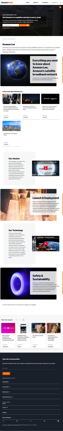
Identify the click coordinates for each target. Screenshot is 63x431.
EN (4, 403)
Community (6, 144)
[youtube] (59, 421)
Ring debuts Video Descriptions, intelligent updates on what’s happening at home (23, 338)
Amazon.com (5, 392)
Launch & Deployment (46, 198)
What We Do (4, 38)
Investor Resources (6, 397)
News (27, 2)
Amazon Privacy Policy (6, 27)
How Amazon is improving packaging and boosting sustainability (53, 338)
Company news (5, 346)
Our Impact (45, 2)
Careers (4, 407)
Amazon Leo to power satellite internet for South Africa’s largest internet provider (49, 108)
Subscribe (54, 2)
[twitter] (31, 421)
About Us (35, 2)
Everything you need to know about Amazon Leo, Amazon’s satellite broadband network (45, 67)
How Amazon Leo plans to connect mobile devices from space (30, 108)
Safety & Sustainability (41, 277)
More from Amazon (6, 417)
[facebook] (3, 421)
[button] (30, 2)
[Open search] (60, 2)
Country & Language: (6, 402)
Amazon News (5, 381)
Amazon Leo (6, 117)
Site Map (4, 412)
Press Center (5, 386)
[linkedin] (45, 421)
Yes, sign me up (23, 25)
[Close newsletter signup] (60, 7)
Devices (19, 346)
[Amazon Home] (7, 2)
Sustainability (50, 346)
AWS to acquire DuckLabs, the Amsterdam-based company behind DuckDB (8, 338)
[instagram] (17, 421)
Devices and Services (11, 38)
